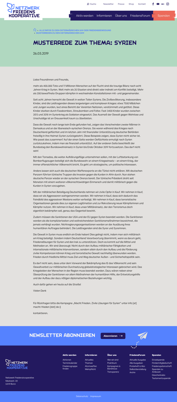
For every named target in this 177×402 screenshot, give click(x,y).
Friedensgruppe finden (70, 367)
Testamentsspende (161, 378)
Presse (121, 4)
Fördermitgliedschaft (162, 363)
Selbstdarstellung (138, 369)
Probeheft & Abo (137, 366)
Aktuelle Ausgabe (138, 360)
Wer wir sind (112, 360)
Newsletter (108, 4)
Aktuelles (89, 360)
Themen (89, 363)
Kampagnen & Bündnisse (113, 367)
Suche (93, 4)
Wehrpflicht (90, 369)
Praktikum (112, 363)
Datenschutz (82, 396)
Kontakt (142, 4)
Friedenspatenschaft (162, 366)
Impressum (95, 396)
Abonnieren (110, 335)
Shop (131, 4)
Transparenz (113, 372)
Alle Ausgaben (136, 363)
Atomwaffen (91, 366)
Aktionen (67, 360)
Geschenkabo (158, 375)
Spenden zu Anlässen (157, 370)
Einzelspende (158, 360)
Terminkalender (70, 363)
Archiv (132, 372)
